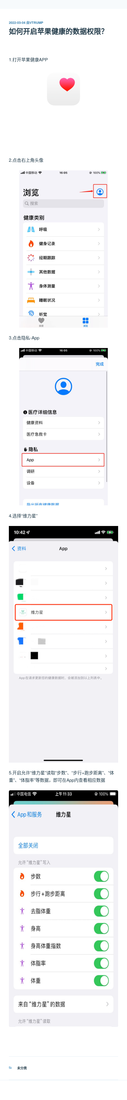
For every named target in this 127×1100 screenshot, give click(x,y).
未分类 (22, 1068)
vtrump (36, 22)
